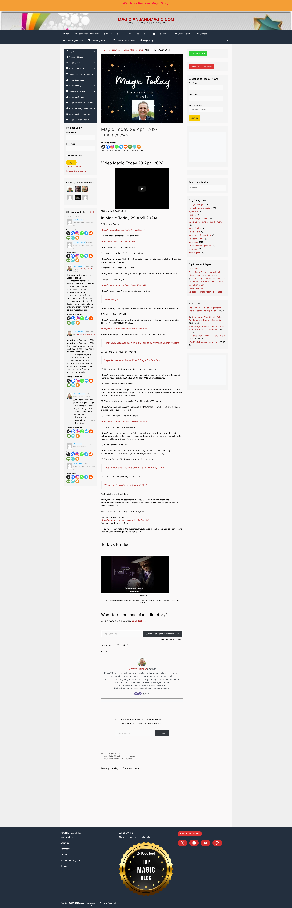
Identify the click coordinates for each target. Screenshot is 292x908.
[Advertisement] (207, 147)
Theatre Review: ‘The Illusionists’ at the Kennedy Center (135, 499)
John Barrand (78, 220)
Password (70, 144)
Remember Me (75, 155)
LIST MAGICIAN (198, 53)
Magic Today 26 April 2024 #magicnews (119, 788)
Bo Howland (77, 444)
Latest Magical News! (112, 786)
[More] (139, 147)
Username (71, 132)
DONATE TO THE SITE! (201, 66)
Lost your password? (73, 166)
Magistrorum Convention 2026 (86, 334)
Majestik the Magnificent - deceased (205, 292)
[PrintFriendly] (134, 147)
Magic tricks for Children (200, 235)
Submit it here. (139, 653)
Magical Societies (197, 239)
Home (104, 50)
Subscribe (162, 765)
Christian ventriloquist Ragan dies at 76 (125, 517)
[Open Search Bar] (228, 40)
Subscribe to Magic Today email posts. (163, 666)
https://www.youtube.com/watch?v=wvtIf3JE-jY (123, 230)
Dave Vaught (111, 299)
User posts (193, 249)
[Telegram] (121, 147)
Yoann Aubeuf (78, 463)
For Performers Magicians (200, 208)
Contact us (65, 881)
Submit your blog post (70, 892)
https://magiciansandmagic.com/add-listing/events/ (125, 552)
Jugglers (192, 215)
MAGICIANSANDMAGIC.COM (146, 19)
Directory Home (196, 288)
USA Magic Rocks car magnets (203, 342)
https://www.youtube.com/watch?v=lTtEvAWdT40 (124, 454)
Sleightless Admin (79, 242)
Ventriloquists (195, 253)
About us (64, 875)
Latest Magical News (133, 50)
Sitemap (64, 887)
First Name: (194, 83)
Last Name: (194, 94)
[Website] (140, 726)
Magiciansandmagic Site (200, 246)
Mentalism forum (196, 285)
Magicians (193, 242)
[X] (103, 147)
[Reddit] (126, 147)
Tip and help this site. (190, 866)
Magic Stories (195, 228)
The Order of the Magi (87, 269)
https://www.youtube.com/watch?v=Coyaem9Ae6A (124, 329)
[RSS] (91, 212)
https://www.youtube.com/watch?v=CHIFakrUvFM (124, 285)
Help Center (65, 898)
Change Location (185, 34)
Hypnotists (193, 211)
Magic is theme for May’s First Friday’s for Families (132, 392)
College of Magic (196, 204)
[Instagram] (112, 147)
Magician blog (115, 50)
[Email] (130, 147)
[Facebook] (108, 147)
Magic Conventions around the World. (206, 222)
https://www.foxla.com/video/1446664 (119, 241)
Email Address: (195, 105)
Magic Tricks (194, 232)
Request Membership (76, 171)
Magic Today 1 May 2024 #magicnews (118, 791)
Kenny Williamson (137, 700)
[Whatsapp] (117, 147)
